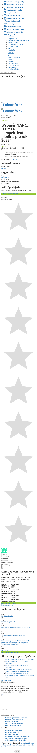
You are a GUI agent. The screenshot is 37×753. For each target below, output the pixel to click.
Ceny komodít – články (13, 10)
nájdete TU (14, 159)
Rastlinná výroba (13, 65)
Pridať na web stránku (8, 605)
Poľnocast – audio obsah (13, 7)
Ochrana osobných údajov (14, 723)
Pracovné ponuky (11, 24)
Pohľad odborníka (14, 58)
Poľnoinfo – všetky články (14, 2)
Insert (17, 752)
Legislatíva (11, 50)
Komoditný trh (13, 46)
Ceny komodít (12, 39)
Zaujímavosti (12, 67)
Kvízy (9, 48)
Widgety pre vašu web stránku (15, 740)
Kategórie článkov (11, 35)
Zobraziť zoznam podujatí (10, 652)
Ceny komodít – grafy (12, 13)
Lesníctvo (11, 52)
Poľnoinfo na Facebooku (13, 32)
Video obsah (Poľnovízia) (13, 730)
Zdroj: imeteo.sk (6, 680)
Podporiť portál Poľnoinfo (14, 29)
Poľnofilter (11, 61)
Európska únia (13, 42)
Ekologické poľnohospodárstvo (18, 40)
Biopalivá (11, 37)
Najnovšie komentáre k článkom (16, 738)
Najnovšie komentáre (12, 21)
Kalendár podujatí (11, 734)
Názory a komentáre (15, 56)
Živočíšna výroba (13, 69)
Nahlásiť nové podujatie (9, 193)
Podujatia (4, 121)
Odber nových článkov (12, 26)
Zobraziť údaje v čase (8, 603)
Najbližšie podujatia (12, 15)
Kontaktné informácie (13, 725)
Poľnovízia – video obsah (13, 4)
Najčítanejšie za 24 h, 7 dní (14, 18)
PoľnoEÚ (10, 60)
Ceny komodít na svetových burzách (17, 736)
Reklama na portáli (11, 721)
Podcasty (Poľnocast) (12, 732)
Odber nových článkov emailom (16, 718)
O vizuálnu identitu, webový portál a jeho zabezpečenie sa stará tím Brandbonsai (17, 745)
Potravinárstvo (13, 63)
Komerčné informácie (15, 44)
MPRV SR (11, 54)
